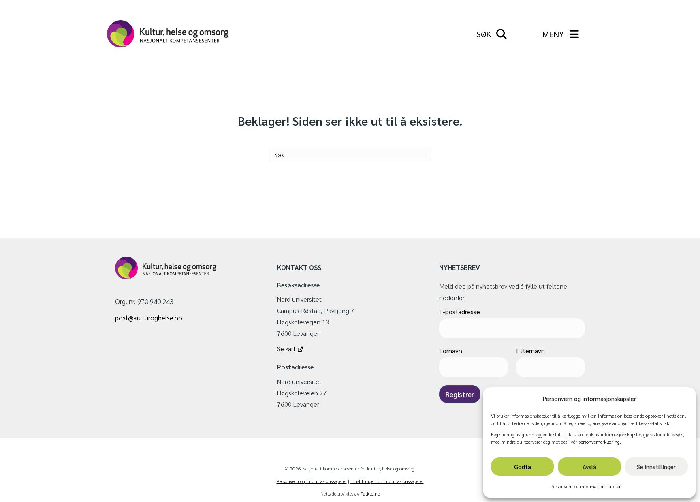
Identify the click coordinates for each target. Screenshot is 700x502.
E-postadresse (459, 311)
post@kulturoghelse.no (148, 317)
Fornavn (450, 350)
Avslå (589, 466)
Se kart (287, 348)
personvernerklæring (599, 441)
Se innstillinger (656, 466)
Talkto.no (370, 493)
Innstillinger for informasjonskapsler (387, 481)
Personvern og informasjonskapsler (586, 486)
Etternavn (530, 350)
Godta (522, 466)
